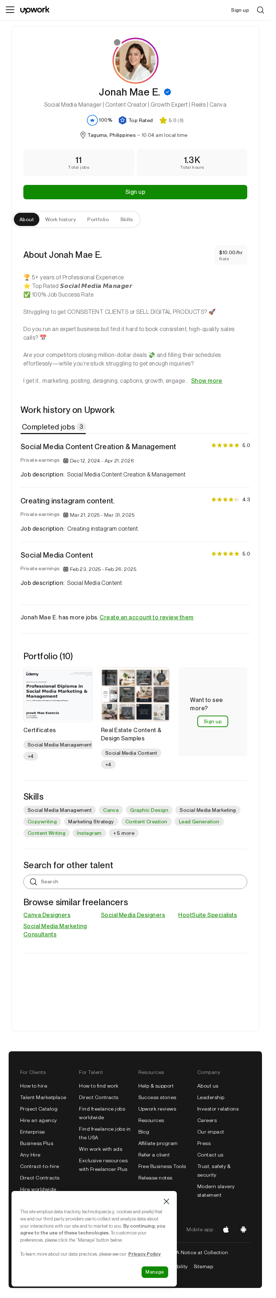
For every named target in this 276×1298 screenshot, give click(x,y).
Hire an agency (38, 1120)
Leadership (211, 1097)
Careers (207, 1120)
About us (207, 1086)
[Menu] (10, 10)
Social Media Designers (133, 915)
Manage (155, 1272)
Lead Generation (199, 821)
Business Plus (36, 1143)
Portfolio (98, 219)
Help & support (156, 1086)
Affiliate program (158, 1143)
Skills (126, 219)
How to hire (33, 1086)
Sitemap (203, 1266)
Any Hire (30, 1155)
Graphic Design (149, 810)
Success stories (157, 1097)
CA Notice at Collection (200, 1252)
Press (204, 1143)
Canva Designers (46, 915)
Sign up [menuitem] (240, 10)
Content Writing (46, 833)
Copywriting (42, 821)
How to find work (99, 1086)
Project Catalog (39, 1109)
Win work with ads (100, 1149)
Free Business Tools (162, 1166)
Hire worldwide (38, 1189)
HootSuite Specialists (207, 915)
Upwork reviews (157, 1109)
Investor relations (218, 1109)
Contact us (210, 1155)
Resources (151, 1120)
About (26, 219)
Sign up (135, 192)
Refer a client (154, 1155)
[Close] (166, 1201)
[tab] (53, 427)
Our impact (210, 1132)
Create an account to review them (146, 617)
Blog (144, 1132)
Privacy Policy (144, 1254)
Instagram (89, 833)
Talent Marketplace (43, 1097)
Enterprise (32, 1132)
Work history (60, 219)
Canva (111, 810)
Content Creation (146, 821)
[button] (167, 92)
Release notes (155, 1178)
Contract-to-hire (39, 1166)
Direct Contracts (40, 1178)
